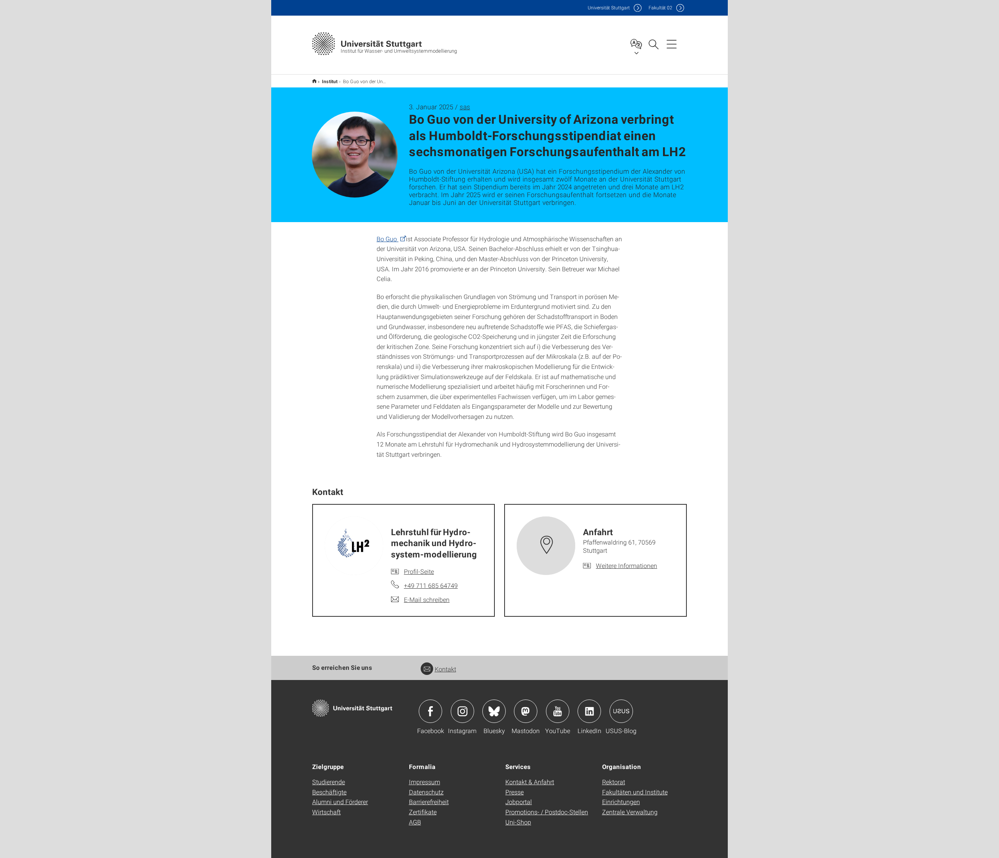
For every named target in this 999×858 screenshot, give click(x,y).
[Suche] (653, 44)
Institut (330, 81)
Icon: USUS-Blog (621, 711)
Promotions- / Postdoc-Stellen (546, 812)
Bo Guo (387, 239)
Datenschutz (426, 792)
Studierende (328, 782)
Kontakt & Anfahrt (529, 782)
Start (314, 81)
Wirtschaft (326, 812)
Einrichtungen (621, 801)
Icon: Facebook (430, 711)
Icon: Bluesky (494, 711)
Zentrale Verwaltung (630, 812)
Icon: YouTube (557, 711)
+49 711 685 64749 (431, 585)
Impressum (424, 782)
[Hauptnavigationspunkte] (671, 44)
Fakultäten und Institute (635, 792)
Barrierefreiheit (429, 801)
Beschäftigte (329, 792)
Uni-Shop (518, 822)
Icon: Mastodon (525, 711)
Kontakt (445, 669)
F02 (660, 8)
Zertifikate (423, 812)
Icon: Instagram (462, 711)
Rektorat (613, 782)
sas (465, 106)
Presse (514, 792)
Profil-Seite (419, 571)
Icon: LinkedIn (589, 711)
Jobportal (518, 801)
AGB (415, 822)
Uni (609, 8)
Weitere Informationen (626, 565)
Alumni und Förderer (340, 801)
